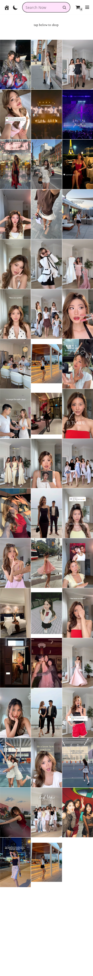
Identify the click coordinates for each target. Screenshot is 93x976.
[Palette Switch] (15, 7)
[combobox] (40, 7)
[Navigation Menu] (87, 7)
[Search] (64, 7)
